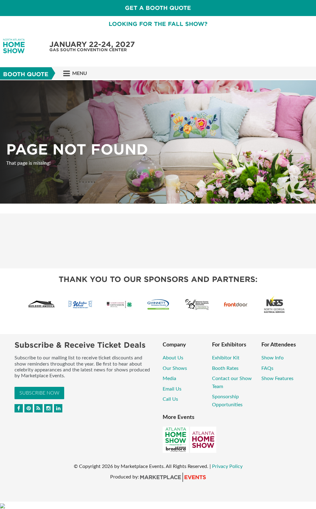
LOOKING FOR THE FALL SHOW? (158, 24)
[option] (158, 142)
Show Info (272, 357)
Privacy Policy (227, 466)
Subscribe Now (39, 393)
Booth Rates (225, 368)
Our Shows (175, 368)
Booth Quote (25, 74)
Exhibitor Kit (225, 357)
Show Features (277, 378)
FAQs (267, 368)
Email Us (172, 389)
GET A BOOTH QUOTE (158, 8)
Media (169, 378)
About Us (173, 357)
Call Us (170, 399)
